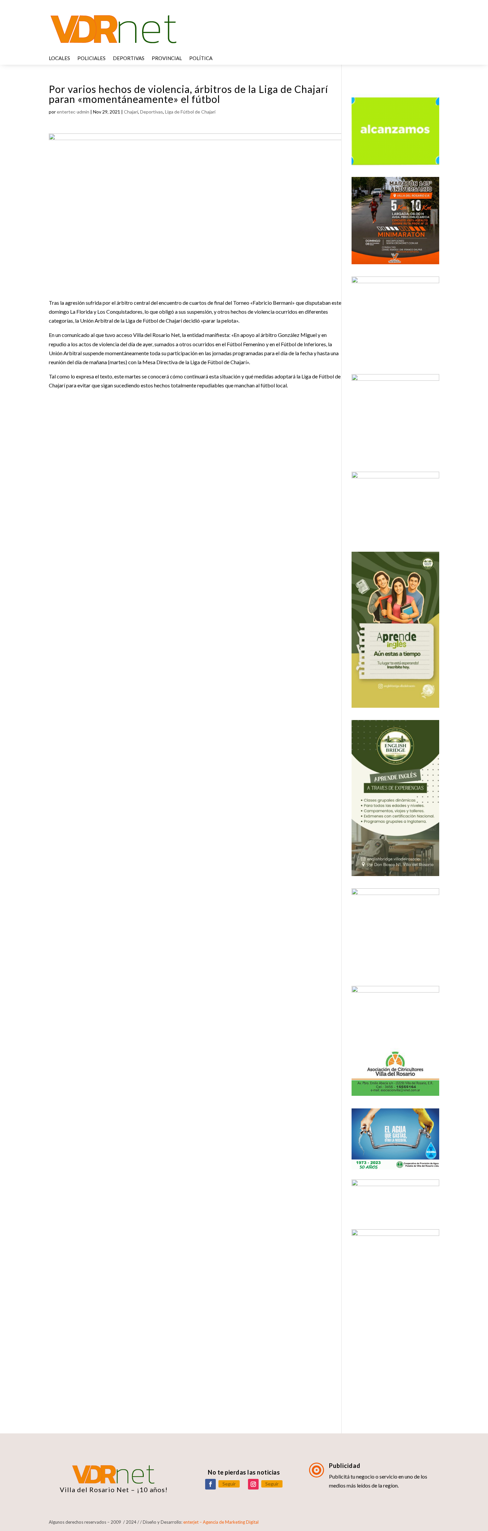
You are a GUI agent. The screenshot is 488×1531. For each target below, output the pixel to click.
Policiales (91, 58)
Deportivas (128, 58)
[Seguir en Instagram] (253, 1484)
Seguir (229, 1484)
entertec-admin (73, 112)
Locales (59, 58)
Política (200, 58)
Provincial (167, 58)
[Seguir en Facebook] (210, 1484)
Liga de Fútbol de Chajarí (190, 112)
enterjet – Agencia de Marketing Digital (221, 1522)
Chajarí (131, 112)
